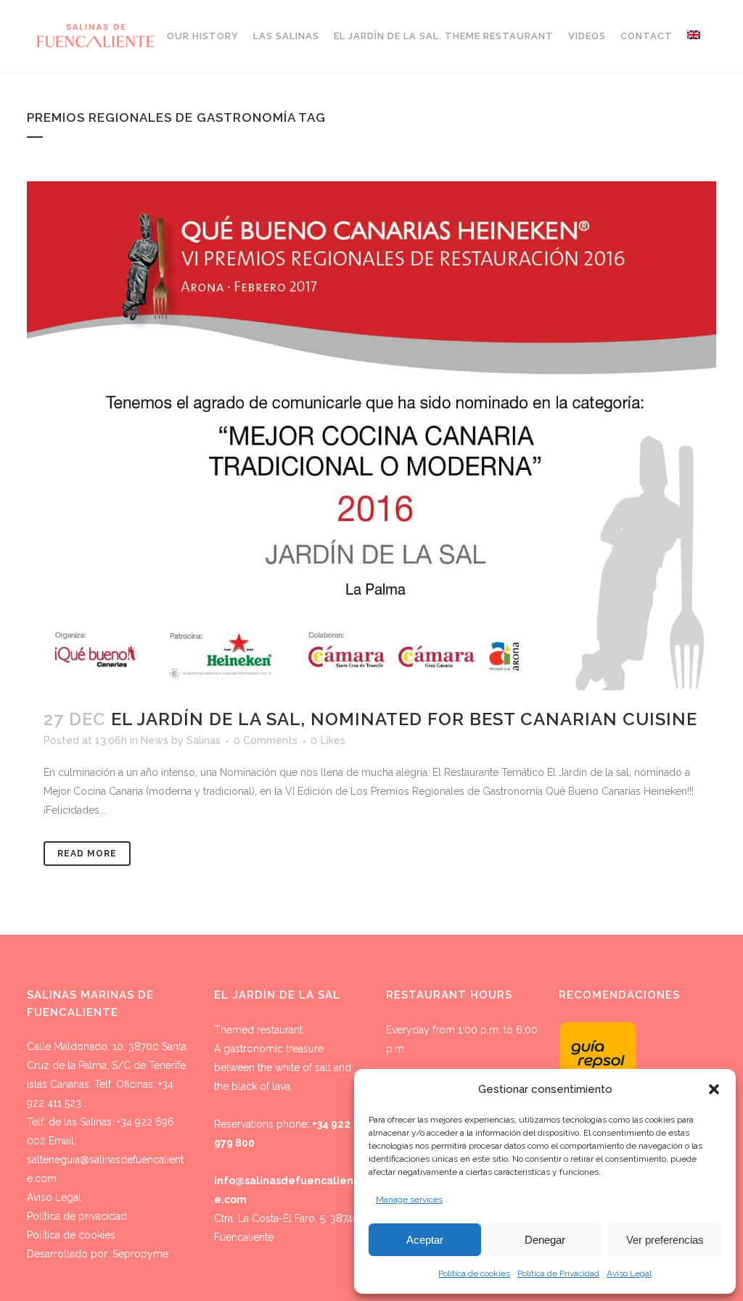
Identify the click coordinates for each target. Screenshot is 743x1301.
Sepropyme (140, 1254)
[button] (714, 1089)
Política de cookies (474, 1273)
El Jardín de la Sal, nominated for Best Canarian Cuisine (404, 719)
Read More (87, 853)
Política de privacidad (77, 1216)
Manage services (409, 1199)
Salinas (203, 740)
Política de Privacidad (558, 1273)
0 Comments (265, 740)
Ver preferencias (665, 1240)
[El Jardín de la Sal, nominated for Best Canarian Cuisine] (371, 435)
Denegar (545, 1240)
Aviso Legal (629, 1273)
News (154, 740)
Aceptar (424, 1240)
